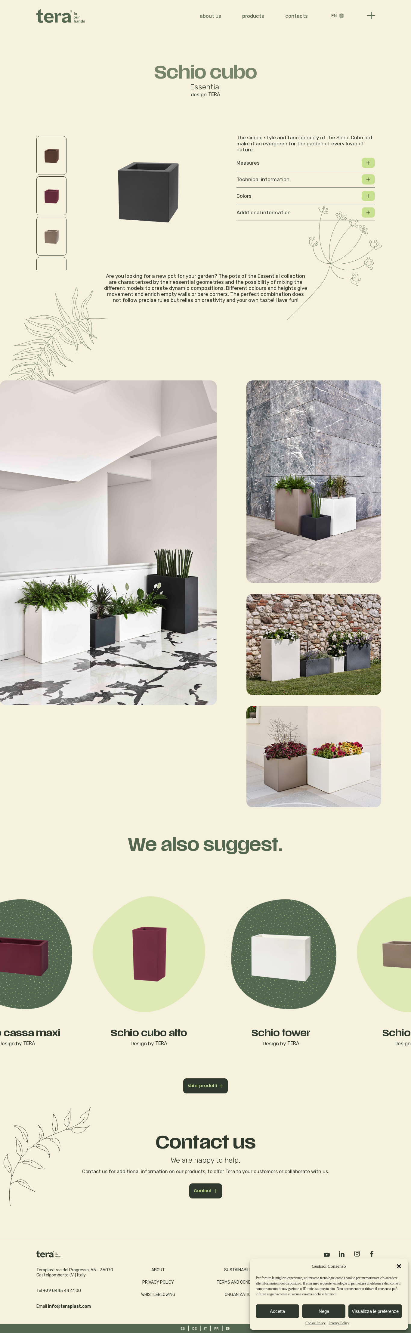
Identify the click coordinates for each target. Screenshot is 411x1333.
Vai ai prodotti (202, 1085)
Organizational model (248, 1294)
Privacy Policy (339, 1323)
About (158, 1270)
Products (253, 16)
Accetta (277, 1311)
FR (216, 1328)
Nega (324, 1311)
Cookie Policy (315, 1323)
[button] (399, 1266)
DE (194, 1328)
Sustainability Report (248, 1270)
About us (210, 16)
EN (334, 16)
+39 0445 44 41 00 (62, 1290)
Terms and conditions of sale (248, 1282)
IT (205, 1328)
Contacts (296, 16)
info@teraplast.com (69, 1306)
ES (183, 1328)
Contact (202, 1190)
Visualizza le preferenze (375, 1311)
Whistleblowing (158, 1294)
